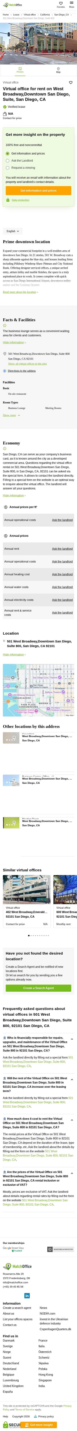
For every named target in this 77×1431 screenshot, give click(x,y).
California (45, 15)
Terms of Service (24, 1409)
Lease (16, 15)
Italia (41, 1346)
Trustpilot (8, 214)
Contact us (9, 1324)
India (41, 1385)
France (42, 1340)
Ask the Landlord (22, 160)
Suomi (7, 1357)
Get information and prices (28, 153)
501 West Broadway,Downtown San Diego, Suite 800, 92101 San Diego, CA (38, 1062)
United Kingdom (13, 1385)
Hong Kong (45, 1374)
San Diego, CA (61, 15)
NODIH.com (47, 1313)
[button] (16, 736)
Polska (42, 1368)
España (8, 1391)
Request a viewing (23, 167)
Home (6, 15)
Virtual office (30, 15)
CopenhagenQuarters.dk (55, 1329)
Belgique (8, 1374)
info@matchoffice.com (15, 1282)
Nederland (9, 1368)
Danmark (9, 1340)
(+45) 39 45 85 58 (13, 1286)
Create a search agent (17, 1307)
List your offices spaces (17, 1319)
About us (8, 1313)
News (43, 1307)
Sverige (8, 1346)
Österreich (45, 1351)
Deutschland (11, 1363)
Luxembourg (11, 1380)
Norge (7, 1351)
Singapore (45, 1380)
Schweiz (43, 1357)
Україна (43, 1363)
